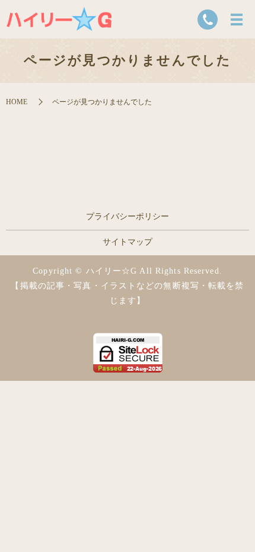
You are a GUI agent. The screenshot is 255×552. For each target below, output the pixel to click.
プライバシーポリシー (127, 216)
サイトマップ (127, 242)
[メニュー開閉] (237, 19)
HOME (16, 102)
